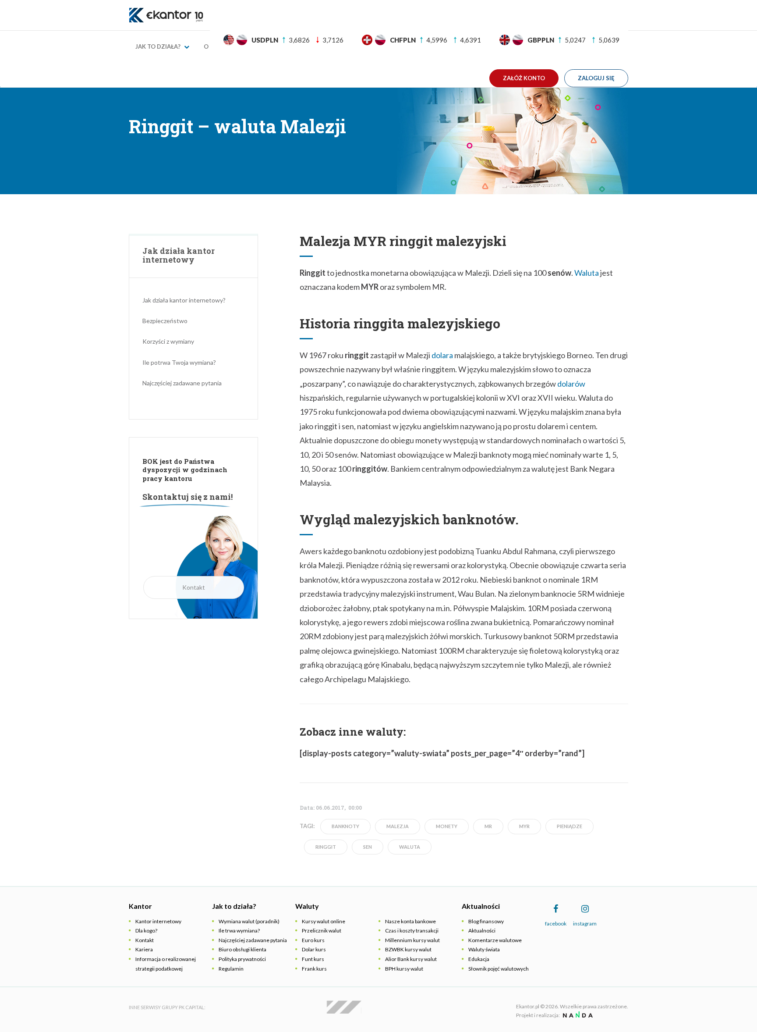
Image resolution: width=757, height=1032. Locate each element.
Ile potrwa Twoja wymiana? (179, 362)
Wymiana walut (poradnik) (249, 921)
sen (367, 847)
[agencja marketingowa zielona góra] (577, 1015)
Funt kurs (313, 959)
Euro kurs (313, 940)
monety (446, 826)
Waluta (586, 273)
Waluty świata (484, 949)
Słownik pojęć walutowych (498, 968)
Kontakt (193, 587)
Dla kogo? (146, 930)
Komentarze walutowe (495, 940)
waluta (409, 847)
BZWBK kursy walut (408, 949)
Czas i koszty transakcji (412, 930)
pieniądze (569, 826)
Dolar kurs (314, 949)
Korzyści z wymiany (168, 341)
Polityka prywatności (242, 959)
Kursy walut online (323, 921)
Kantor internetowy (158, 921)
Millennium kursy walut (412, 940)
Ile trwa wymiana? (239, 930)
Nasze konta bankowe (410, 921)
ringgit (325, 847)
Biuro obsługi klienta (242, 949)
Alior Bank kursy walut (411, 959)
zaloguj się (596, 78)
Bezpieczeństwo (164, 320)
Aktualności (481, 930)
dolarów (571, 383)
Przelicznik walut (321, 930)
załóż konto (524, 78)
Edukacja (478, 959)
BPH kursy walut (404, 968)
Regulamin (231, 968)
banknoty (345, 826)
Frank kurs (314, 968)
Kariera (144, 949)
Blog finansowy (486, 921)
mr (488, 826)
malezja (397, 826)
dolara (442, 355)
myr (524, 826)
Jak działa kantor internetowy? (184, 300)
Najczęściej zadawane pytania (182, 383)
